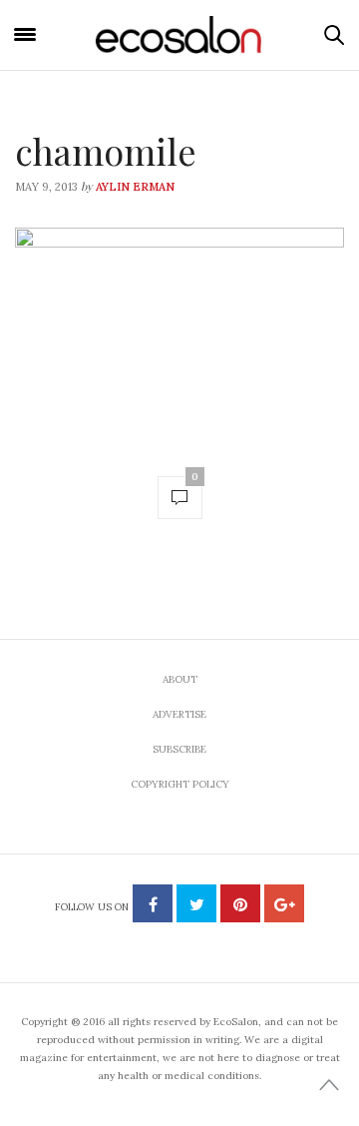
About (180, 679)
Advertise (179, 714)
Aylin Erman (135, 187)
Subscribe (179, 749)
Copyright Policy (180, 784)
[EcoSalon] (179, 34)
